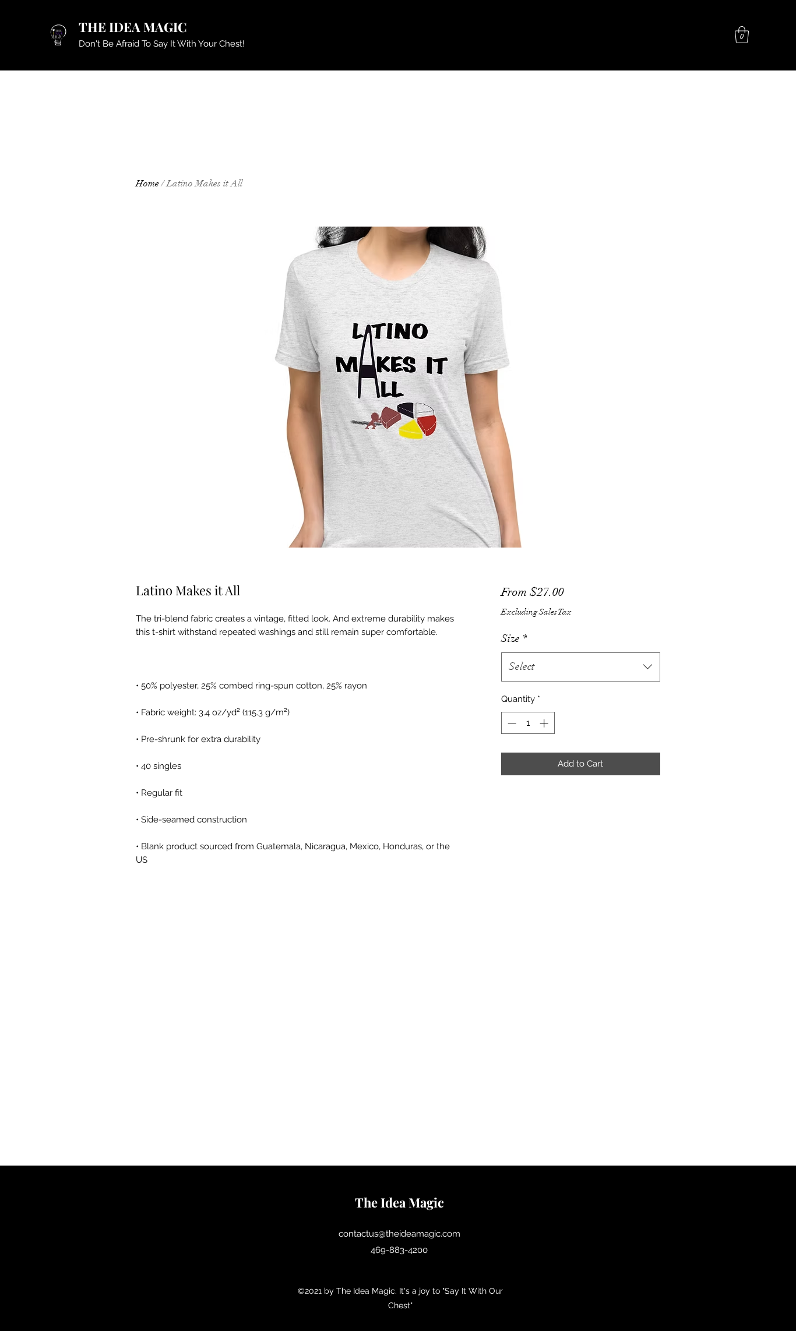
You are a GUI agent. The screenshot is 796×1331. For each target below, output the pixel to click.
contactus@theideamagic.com (399, 1233)
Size (514, 638)
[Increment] (545, 723)
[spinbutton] (527, 723)
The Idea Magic (399, 1202)
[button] (742, 34)
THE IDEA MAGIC (133, 27)
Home (147, 183)
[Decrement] (511, 723)
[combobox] (580, 667)
